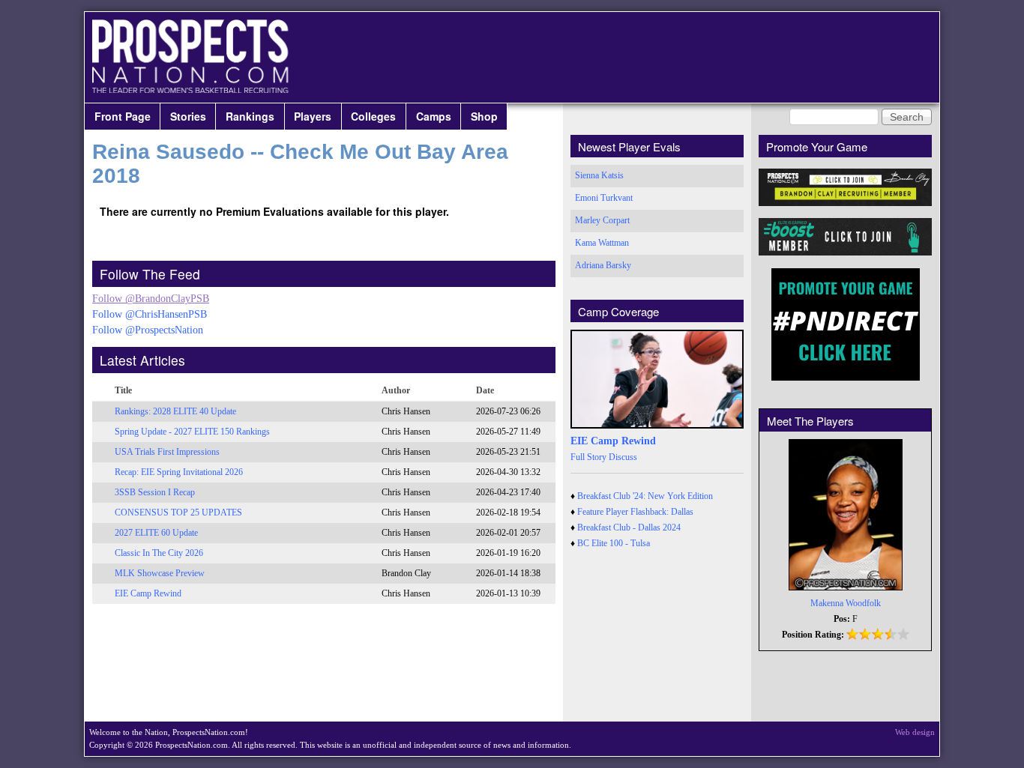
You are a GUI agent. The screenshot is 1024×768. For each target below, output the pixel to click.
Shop (484, 116)
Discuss (623, 457)
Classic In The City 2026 (159, 553)
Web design (915, 732)
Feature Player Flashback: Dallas (635, 512)
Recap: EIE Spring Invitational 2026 (179, 472)
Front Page (122, 116)
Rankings (250, 116)
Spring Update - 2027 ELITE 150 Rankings (192, 431)
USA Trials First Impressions (167, 452)
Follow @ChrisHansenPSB (149, 314)
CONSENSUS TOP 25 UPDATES (178, 512)
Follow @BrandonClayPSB (150, 298)
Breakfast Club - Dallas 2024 (629, 527)
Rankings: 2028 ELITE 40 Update (175, 411)
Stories (188, 116)
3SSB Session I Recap (155, 492)
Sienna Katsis (599, 175)
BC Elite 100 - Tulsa (613, 543)
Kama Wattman (602, 243)
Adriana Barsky (603, 265)
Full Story (588, 457)
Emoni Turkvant (604, 198)
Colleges (373, 116)
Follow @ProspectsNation (147, 330)
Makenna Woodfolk (845, 603)
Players (312, 116)
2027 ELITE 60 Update (156, 532)
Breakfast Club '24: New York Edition (645, 496)
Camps (433, 116)
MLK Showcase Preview (160, 573)
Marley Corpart (602, 220)
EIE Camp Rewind (148, 593)
